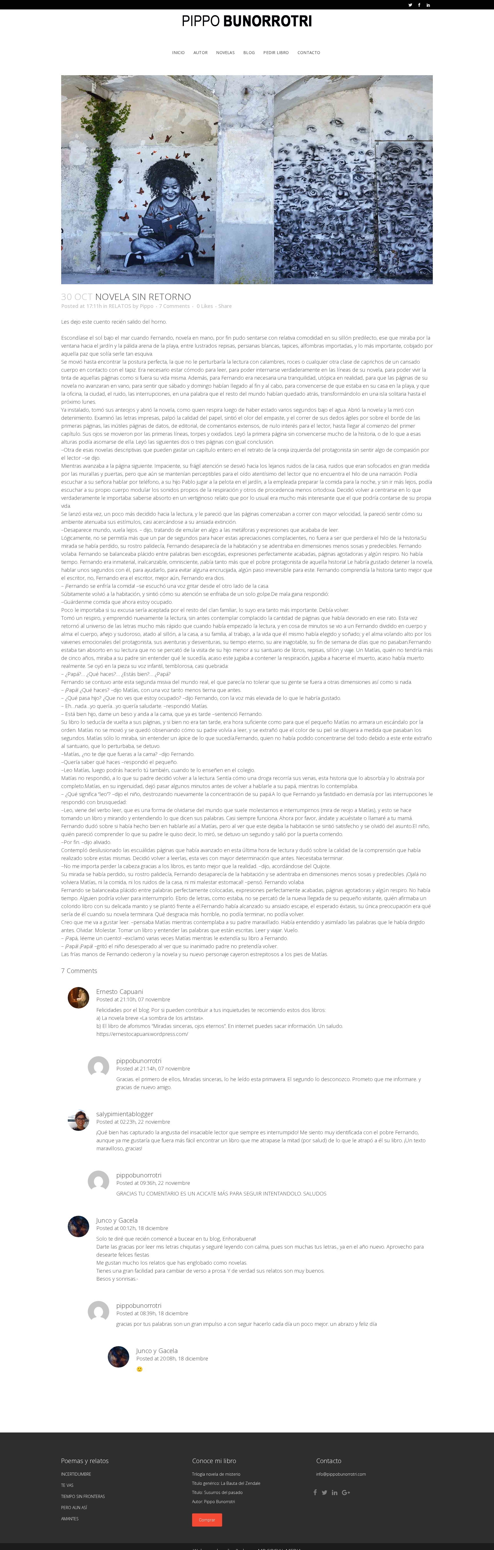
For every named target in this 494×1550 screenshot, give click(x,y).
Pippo (147, 306)
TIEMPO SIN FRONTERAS (83, 1496)
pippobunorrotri (139, 1060)
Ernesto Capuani (119, 991)
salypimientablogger (124, 1113)
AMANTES (70, 1518)
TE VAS (67, 1485)
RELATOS (120, 306)
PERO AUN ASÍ (74, 1507)
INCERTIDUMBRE (76, 1474)
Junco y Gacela (117, 1220)
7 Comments (174, 306)
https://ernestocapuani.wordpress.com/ (142, 1033)
